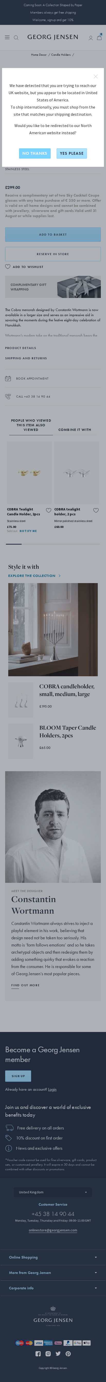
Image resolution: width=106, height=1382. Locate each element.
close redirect (96, 76)
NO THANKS (34, 153)
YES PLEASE (72, 153)
